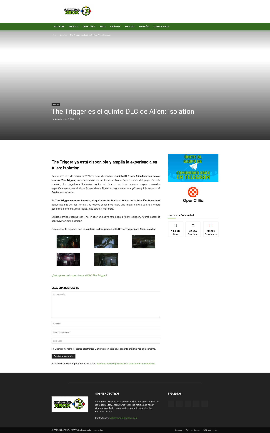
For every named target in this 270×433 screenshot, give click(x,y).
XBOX (103, 26)
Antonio (58, 119)
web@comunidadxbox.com (123, 417)
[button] (214, 26)
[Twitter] (202, 26)
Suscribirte (211, 224)
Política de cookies (210, 430)
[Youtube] (207, 26)
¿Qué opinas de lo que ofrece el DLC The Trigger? (79, 275)
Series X (73, 26)
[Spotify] (197, 26)
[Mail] (192, 26)
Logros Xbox (161, 26)
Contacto (179, 430)
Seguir (193, 224)
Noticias (59, 26)
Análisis (115, 26)
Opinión (144, 26)
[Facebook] (186, 26)
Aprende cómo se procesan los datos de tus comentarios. (126, 363)
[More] (102, 150)
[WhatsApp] (88, 150)
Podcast (130, 26)
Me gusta (175, 224)
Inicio (54, 35)
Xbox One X (88, 26)
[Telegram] (95, 150)
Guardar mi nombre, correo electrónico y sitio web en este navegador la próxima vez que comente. (105, 348)
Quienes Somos (193, 430)
